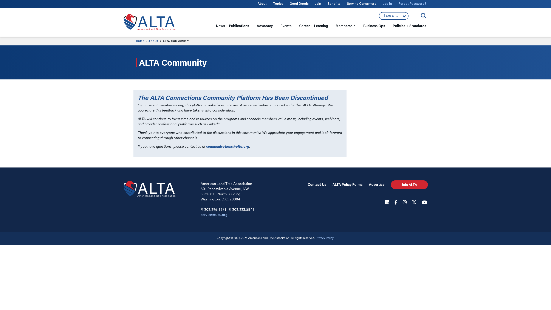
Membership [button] (346, 25)
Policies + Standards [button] (409, 25)
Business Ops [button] (374, 25)
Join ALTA (409, 184)
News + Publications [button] (232, 25)
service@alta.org (214, 215)
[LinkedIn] (387, 202)
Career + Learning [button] (313, 25)
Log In (387, 4)
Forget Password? (412, 4)
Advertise (376, 184)
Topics (278, 4)
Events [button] (285, 25)
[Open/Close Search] (423, 15)
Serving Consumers (361, 4)
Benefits (334, 4)
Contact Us (317, 184)
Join (318, 4)
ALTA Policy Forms (347, 184)
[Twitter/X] (415, 202)
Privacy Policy (324, 238)
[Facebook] (396, 202)
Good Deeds (299, 4)
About (262, 4)
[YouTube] (425, 202)
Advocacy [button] (265, 25)
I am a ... (394, 17)
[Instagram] (405, 202)
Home (140, 41)
